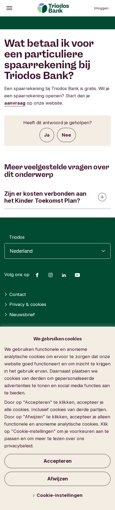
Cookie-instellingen (60, 495)
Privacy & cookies (27, 304)
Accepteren (58, 461)
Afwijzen (57, 479)
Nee (66, 135)
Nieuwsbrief (22, 314)
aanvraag (14, 103)
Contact (17, 294)
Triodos (17, 237)
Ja (46, 135)
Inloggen (101, 8)
